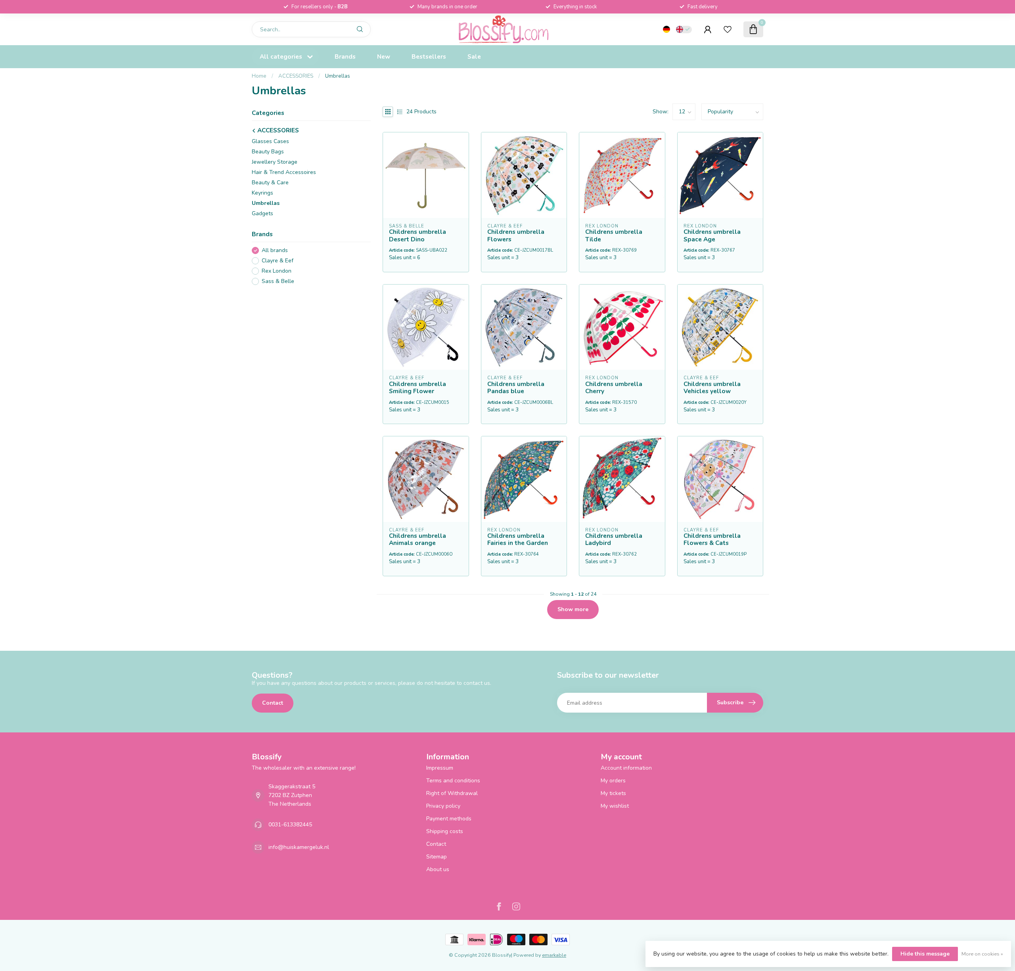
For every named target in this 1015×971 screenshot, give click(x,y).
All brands (275, 251)
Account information (626, 768)
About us (437, 869)
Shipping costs (444, 831)
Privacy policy (443, 806)
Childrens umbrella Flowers (515, 235)
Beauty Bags (268, 151)
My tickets (613, 793)
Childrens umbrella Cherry (613, 387)
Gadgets (262, 213)
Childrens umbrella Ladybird (613, 539)
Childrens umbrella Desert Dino (417, 235)
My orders (613, 780)
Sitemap (436, 856)
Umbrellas (337, 76)
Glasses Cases (270, 141)
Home (259, 76)
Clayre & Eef (277, 261)
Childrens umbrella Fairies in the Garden (517, 539)
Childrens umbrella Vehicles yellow (712, 387)
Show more (572, 609)
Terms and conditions (453, 780)
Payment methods (448, 818)
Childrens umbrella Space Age (712, 235)
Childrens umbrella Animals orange (417, 539)
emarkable (554, 955)
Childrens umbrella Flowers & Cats (712, 539)
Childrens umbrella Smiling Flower (417, 387)
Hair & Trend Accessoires (284, 172)
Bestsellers (429, 56)
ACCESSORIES (295, 76)
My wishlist (615, 806)
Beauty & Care (270, 182)
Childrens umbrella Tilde (613, 235)
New (383, 56)
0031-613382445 (290, 824)
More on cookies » (982, 953)
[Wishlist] (728, 29)
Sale (474, 56)
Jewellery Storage (274, 162)
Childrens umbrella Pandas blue (515, 387)
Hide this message (925, 954)
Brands (345, 56)
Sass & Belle (278, 281)
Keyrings (262, 193)
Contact (272, 703)
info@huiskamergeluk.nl (298, 847)
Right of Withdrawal (452, 793)
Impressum (439, 768)
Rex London (276, 271)
